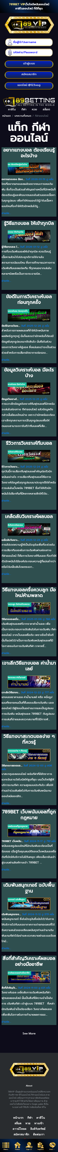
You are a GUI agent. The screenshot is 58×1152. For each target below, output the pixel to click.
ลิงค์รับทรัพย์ (37, 1128)
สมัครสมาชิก (21, 1134)
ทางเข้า (38, 1123)
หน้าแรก (6, 116)
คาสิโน (40, 1117)
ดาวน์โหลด (19, 1128)
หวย (27, 1123)
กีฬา (29, 1117)
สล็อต (18, 1123)
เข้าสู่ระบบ (29, 63)
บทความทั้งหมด (23, 116)
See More (29, 1033)
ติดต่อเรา (38, 1134)
